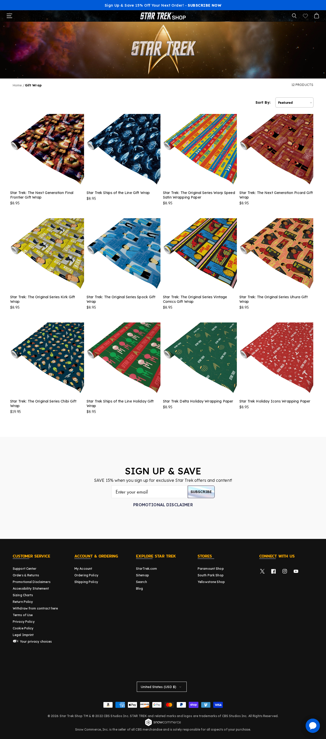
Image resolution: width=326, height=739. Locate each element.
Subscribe (201, 491)
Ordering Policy (86, 575)
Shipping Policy (86, 582)
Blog (139, 588)
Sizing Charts (23, 595)
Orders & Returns (26, 575)
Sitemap (142, 575)
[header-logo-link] (163, 15)
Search (141, 582)
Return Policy (23, 602)
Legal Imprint (23, 635)
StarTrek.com (146, 569)
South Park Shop (211, 575)
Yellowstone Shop (211, 582)
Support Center (24, 569)
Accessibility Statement (31, 588)
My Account (83, 569)
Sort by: (262, 102)
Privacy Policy (24, 622)
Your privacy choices (35, 641)
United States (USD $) (158, 687)
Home (17, 85)
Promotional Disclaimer (163, 504)
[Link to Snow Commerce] (163, 725)
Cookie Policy (23, 628)
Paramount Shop (211, 569)
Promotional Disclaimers (31, 582)
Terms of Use (23, 615)
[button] (294, 15)
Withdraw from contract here (35, 608)
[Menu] (9, 15)
